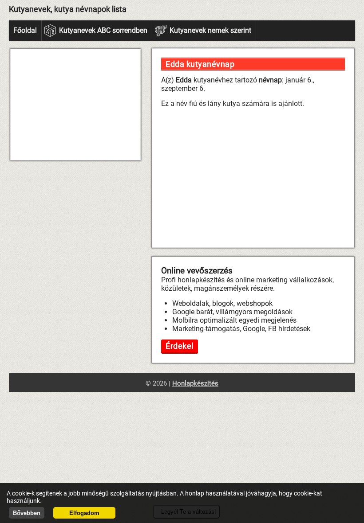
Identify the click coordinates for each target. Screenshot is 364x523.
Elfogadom (84, 513)
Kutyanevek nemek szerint (210, 30)
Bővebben (26, 513)
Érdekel (180, 346)
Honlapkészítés (195, 383)
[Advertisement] (75, 104)
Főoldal (25, 30)
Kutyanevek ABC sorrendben (103, 30)
